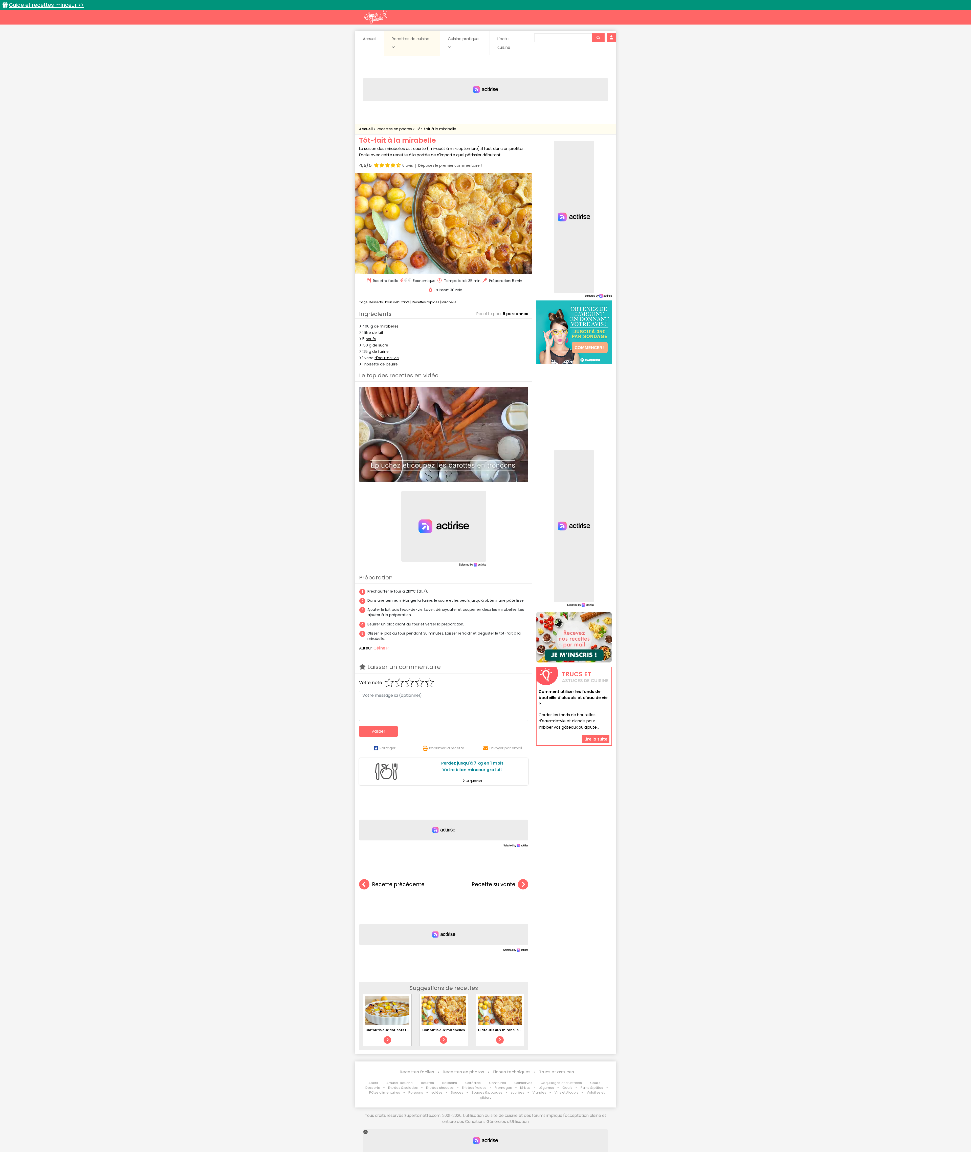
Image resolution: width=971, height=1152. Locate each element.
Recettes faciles (417, 1072)
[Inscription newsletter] (574, 637)
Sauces (457, 1092)
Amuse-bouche (399, 1083)
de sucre (380, 345)
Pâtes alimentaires (384, 1092)
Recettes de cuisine (410, 38)
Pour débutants (397, 302)
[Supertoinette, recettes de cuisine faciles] (375, 17)
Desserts (376, 302)
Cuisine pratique (463, 38)
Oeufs (567, 1087)
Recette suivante (493, 884)
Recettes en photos (395, 129)
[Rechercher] (598, 37)
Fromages (503, 1087)
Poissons (415, 1092)
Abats (373, 1083)
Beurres (427, 1083)
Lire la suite (595, 739)
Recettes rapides (425, 302)
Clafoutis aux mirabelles (443, 1030)
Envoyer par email (506, 748)
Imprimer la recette (446, 748)
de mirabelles (386, 326)
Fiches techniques (512, 1072)
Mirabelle (449, 302)
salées (437, 1092)
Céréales (473, 1083)
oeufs (371, 338)
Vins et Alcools (566, 1092)
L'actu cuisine (503, 43)
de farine (380, 351)
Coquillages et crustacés (561, 1083)
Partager (387, 748)
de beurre (389, 364)
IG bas (525, 1087)
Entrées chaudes (440, 1087)
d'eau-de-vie (386, 357)
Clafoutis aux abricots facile (390, 1030)
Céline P (381, 648)
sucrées (517, 1092)
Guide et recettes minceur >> (46, 5)
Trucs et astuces (556, 1072)
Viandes (539, 1092)
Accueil (369, 38)
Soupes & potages (487, 1092)
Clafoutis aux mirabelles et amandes (510, 1030)
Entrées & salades (403, 1087)
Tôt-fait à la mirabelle (436, 129)
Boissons (449, 1083)
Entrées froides (474, 1087)
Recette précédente (398, 884)
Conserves (523, 1083)
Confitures (497, 1083)
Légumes (546, 1087)
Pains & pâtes (592, 1087)
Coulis (595, 1083)
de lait (377, 332)
